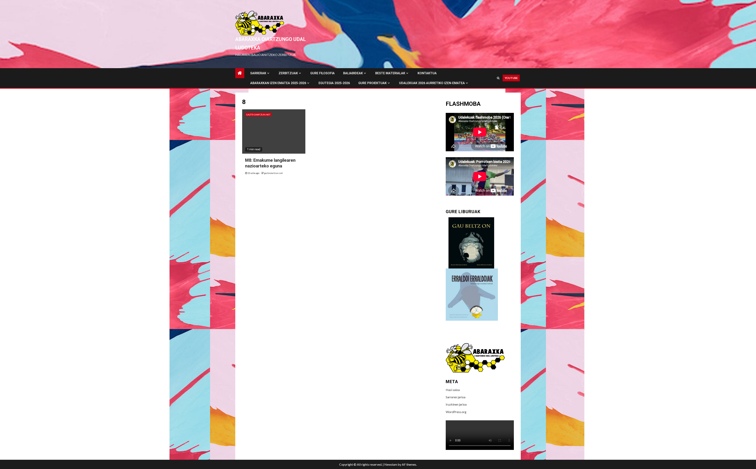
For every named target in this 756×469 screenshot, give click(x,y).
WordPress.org (456, 412)
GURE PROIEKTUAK (372, 83)
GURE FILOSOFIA (322, 73)
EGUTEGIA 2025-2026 (334, 83)
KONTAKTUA (427, 73)
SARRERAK (258, 73)
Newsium (390, 464)
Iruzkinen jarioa (456, 404)
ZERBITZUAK (288, 73)
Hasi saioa (453, 390)
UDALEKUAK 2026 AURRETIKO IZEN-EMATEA (432, 83)
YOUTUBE (511, 78)
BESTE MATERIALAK (390, 73)
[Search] (498, 78)
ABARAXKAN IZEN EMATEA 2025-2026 (278, 83)
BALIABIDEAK (353, 73)
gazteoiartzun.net (258, 114)
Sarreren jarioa (455, 397)
